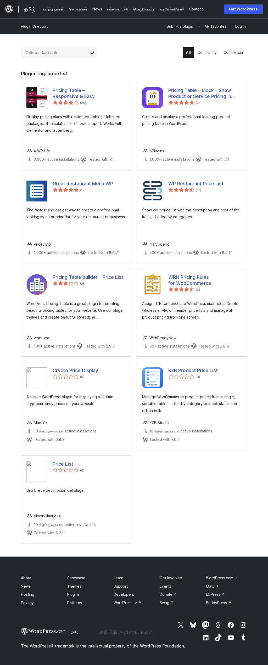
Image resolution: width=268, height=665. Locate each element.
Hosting (27, 594)
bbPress (215, 594)
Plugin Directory (35, 26)
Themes (74, 586)
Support (121, 586)
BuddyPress (218, 602)
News (26, 586)
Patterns (74, 602)
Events (165, 586)
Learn (118, 578)
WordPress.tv (127, 602)
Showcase (76, 578)
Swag (167, 602)
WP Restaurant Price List (196, 183)
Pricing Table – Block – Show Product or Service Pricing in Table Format (199, 94)
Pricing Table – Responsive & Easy (74, 93)
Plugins (73, 594)
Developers (124, 594)
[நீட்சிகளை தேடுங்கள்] (92, 52)
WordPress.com (222, 578)
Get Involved (171, 578)
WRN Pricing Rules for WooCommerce (189, 280)
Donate (168, 594)
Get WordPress (243, 9)
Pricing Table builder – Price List (88, 277)
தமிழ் (74, 632)
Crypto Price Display (75, 370)
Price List (63, 464)
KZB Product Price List (193, 370)
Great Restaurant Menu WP (83, 183)
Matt (212, 586)
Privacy (27, 602)
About (26, 578)
